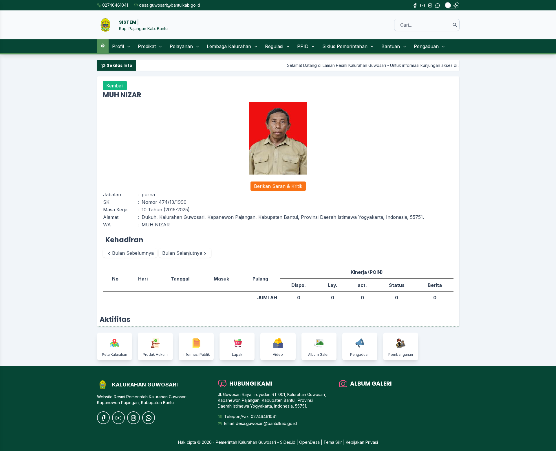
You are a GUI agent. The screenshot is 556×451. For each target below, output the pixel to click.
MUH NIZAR (156, 225)
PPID (302, 46)
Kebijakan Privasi (362, 442)
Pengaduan (426, 46)
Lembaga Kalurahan (229, 46)
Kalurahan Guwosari (257, 442)
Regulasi (274, 46)
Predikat (147, 46)
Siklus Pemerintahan (344, 46)
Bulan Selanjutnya (182, 253)
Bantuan (390, 46)
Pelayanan (181, 46)
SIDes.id (288, 442)
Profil (118, 46)
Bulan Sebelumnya (133, 253)
